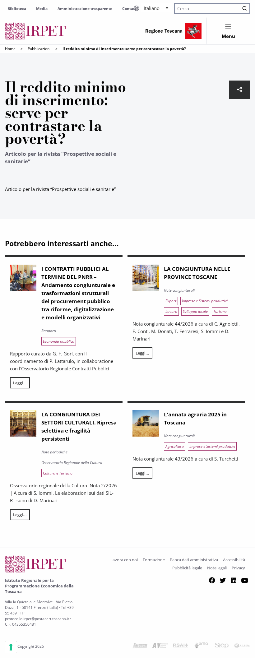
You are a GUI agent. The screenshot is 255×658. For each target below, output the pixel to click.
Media (42, 8)
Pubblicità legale (187, 568)
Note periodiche (54, 452)
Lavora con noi (124, 560)
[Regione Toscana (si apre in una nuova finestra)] (174, 30)
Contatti (129, 8)
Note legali (217, 568)
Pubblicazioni (39, 48)
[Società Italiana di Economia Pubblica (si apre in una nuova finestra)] (222, 646)
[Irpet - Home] (35, 30)
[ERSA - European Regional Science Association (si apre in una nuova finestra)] (201, 646)
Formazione (154, 560)
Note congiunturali (179, 290)
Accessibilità (234, 560)
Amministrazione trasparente (85, 8)
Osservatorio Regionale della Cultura (71, 462)
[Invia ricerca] (244, 8)
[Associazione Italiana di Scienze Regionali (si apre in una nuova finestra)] (242, 646)
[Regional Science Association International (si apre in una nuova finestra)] (180, 646)
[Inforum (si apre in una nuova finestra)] (139, 646)
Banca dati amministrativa (194, 560)
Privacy (238, 568)
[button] (156, 7)
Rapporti (48, 330)
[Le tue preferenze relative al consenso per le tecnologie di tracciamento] (11, 647)
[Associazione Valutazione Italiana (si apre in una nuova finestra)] (160, 646)
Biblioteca (16, 8)
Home (10, 48)
